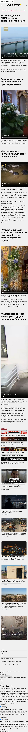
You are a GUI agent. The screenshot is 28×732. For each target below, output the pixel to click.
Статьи (2, 653)
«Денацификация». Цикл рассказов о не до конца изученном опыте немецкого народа (12, 462)
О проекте (3, 649)
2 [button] (7, 641)
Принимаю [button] (2, 675)
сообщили (7, 192)
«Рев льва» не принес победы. (13, 534)
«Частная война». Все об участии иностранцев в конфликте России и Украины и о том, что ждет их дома (12, 444)
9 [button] (21, 641)
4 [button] (11, 641)
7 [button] (17, 641)
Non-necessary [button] (3, 717)
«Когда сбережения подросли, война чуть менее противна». (13, 581)
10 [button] (23, 641)
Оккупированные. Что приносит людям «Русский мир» (13, 435)
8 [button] (19, 641)
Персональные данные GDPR (7, 658)
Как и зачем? (3, 674)
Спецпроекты (4, 428)
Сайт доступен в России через (14, 10)
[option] (14, 628)
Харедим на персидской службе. (11, 511)
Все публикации (4, 651)
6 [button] (15, 641)
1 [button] (5, 641)
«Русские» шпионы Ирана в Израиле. (13, 605)
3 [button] (9, 641)
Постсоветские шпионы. (13, 486)
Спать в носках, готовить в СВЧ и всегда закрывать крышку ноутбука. (12, 558)
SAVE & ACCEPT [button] (4, 731)
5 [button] (13, 641)
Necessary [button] (2, 704)
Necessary (3, 706)
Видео (2, 655)
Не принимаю (8, 675)
